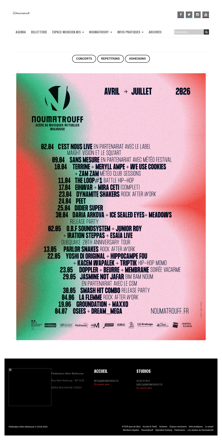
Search (206, 32)
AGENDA (21, 32)
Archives (155, 32)
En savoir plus (101, 384)
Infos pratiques (128, 32)
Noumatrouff (99, 32)
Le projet (209, 426)
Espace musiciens (178, 426)
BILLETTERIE (39, 32)
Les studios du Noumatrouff (200, 430)
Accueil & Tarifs (150, 426)
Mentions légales (131, 430)
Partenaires (179, 430)
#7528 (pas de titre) (131, 426)
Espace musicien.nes (66, 32)
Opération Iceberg (163, 430)
